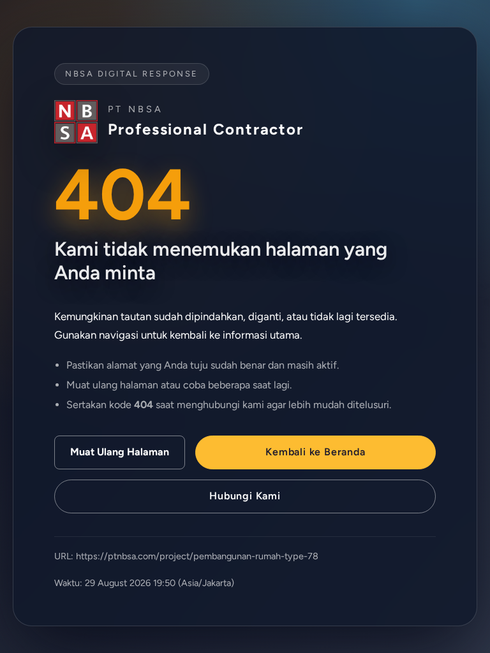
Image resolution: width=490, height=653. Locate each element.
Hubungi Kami (245, 496)
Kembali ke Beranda (315, 452)
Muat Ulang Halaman (119, 452)
